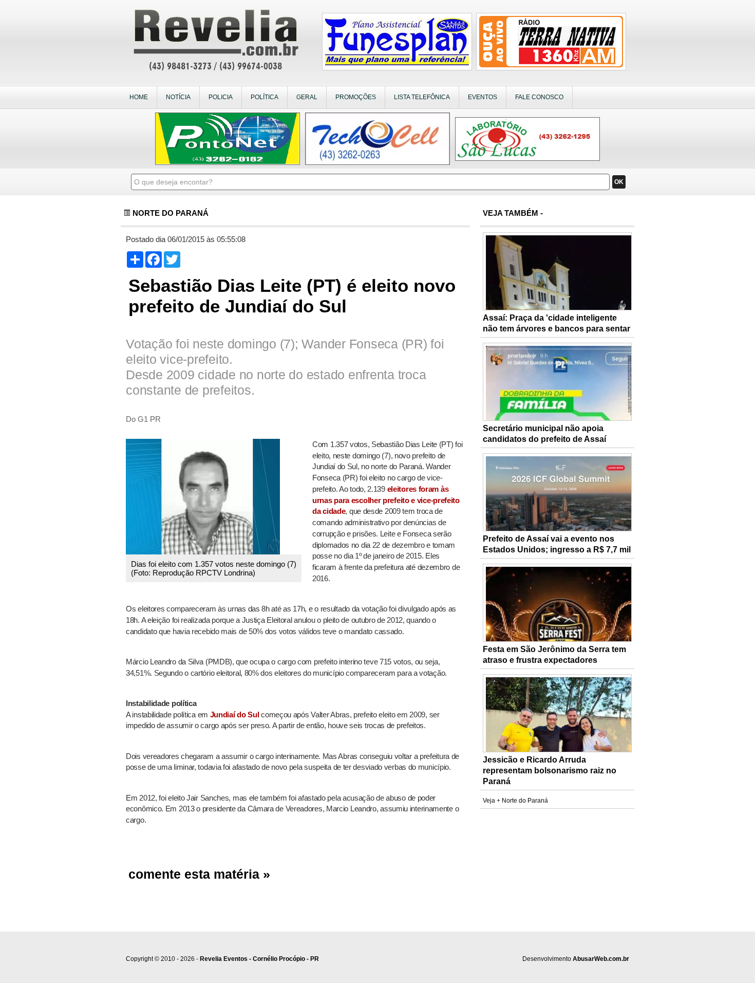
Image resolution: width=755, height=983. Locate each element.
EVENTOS (482, 97)
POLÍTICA (264, 97)
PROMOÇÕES (355, 97)
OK (619, 182)
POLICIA (221, 97)
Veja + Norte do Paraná (515, 800)
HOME (138, 97)
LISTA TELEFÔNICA (422, 97)
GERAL (306, 97)
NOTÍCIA (178, 97)
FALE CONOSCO (539, 97)
